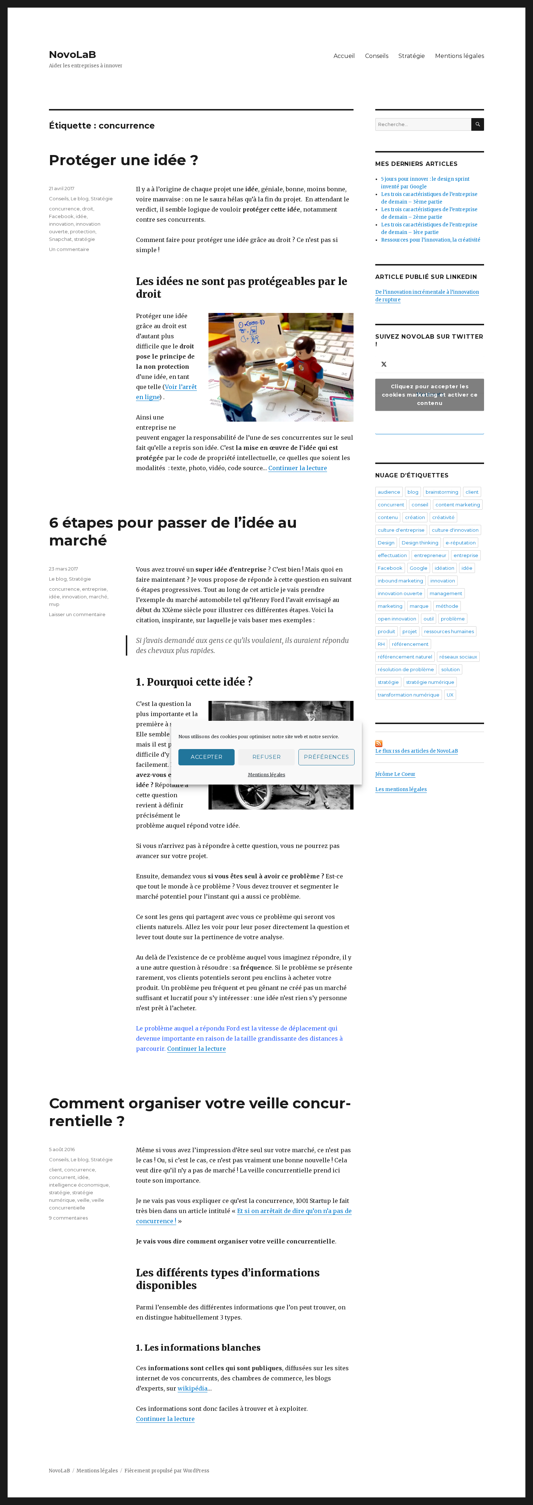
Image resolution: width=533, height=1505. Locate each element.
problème (453, 619)
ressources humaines (449, 631)
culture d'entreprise (401, 530)
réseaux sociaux (458, 657)
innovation (61, 224)
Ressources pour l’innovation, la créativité (430, 240)
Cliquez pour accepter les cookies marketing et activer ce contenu (430, 394)
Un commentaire (69, 249)
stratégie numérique (430, 682)
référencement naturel (405, 657)
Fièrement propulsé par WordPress (166, 1471)
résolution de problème (406, 669)
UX (450, 695)
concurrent (62, 1177)
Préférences (326, 756)
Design (386, 542)
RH (381, 644)
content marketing (457, 504)
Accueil (344, 56)
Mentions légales (266, 774)
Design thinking (420, 542)
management (446, 593)
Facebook (61, 216)
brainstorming (442, 492)
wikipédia (192, 1388)
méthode (447, 606)
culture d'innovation (455, 530)
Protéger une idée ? (123, 160)
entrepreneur (430, 555)
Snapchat (60, 239)
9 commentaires (68, 1218)
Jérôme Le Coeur (395, 774)
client (55, 1169)
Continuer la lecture (297, 468)
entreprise (94, 589)
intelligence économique (79, 1185)
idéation (444, 568)
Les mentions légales (401, 789)
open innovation (397, 619)
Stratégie (411, 56)
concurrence (64, 209)
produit (386, 631)
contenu (388, 517)
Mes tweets (430, 394)
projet (409, 631)
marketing (390, 606)
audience (389, 492)
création (415, 517)
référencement (410, 644)
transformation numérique (408, 695)
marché (98, 596)
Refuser (266, 756)
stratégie (84, 239)
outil (428, 619)
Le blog (79, 198)
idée (81, 216)
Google (418, 568)
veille (83, 1200)
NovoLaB (72, 54)
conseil (420, 504)
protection (82, 231)
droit (87, 209)
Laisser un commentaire (77, 614)
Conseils (376, 56)
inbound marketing (400, 581)
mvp (54, 604)
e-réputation (461, 542)
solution (450, 669)
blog (413, 492)
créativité (443, 517)
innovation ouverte (400, 593)
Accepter (207, 756)
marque (419, 606)
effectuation (392, 555)
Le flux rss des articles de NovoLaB (416, 751)
